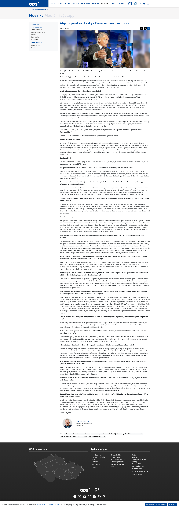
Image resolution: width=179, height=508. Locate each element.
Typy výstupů (35, 24)
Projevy (33, 34)
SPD (104, 436)
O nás (112, 3)
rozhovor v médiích (70, 434)
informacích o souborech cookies (48, 505)
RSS (112, 467)
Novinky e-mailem (117, 465)
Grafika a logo (137, 468)
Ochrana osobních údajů (140, 471)
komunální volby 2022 (95, 436)
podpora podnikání (66, 436)
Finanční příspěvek (117, 462)
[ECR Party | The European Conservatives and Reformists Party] (135, 3)
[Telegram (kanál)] (94, 497)
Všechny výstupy (37, 27)
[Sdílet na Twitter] (145, 28)
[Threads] (104, 497)
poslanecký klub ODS (129, 434)
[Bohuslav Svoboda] (67, 423)
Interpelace (35, 39)
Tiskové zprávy (36, 30)
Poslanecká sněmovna (83, 434)
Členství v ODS (116, 455)
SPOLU (80, 436)
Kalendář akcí (35, 45)
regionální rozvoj (102, 434)
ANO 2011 (139, 434)
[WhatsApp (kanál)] (99, 497)
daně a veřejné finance (115, 434)
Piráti (85, 436)
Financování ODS (138, 466)
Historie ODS (136, 464)
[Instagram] (89, 497)
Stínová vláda (64, 3)
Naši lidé (75, 3)
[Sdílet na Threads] (141, 28)
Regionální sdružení (139, 459)
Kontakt (120, 3)
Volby (53, 3)
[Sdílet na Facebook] (148, 28)
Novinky (104, 3)
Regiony (95, 3)
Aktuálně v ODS (37, 42)
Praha (74, 436)
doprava (93, 434)
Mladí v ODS (115, 457)
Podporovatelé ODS (118, 459)
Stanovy (134, 462)
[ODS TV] (85, 497)
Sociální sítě (35, 48)
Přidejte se (85, 3)
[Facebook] (75, 497)
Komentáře (35, 37)
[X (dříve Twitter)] (80, 497)
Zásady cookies (137, 474)
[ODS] (85, 489)
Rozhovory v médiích (38, 32)
